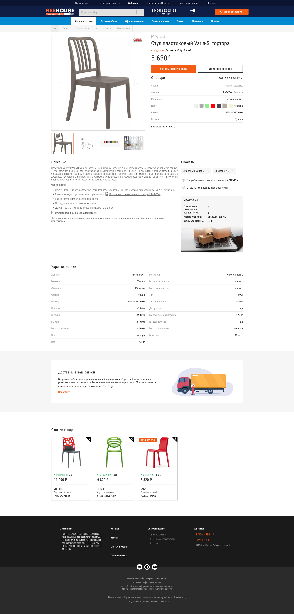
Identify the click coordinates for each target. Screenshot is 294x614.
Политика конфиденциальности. (147, 582)
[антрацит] (219, 105)
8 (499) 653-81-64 (163, 12)
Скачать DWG (222, 170)
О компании (81, 3)
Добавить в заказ (220, 69)
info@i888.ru (203, 540)
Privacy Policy (157, 597)
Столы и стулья (83, 21)
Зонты (180, 21)
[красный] (213, 105)
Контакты (212, 3)
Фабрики (133, 3)
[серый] (201, 105)
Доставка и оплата (188, 3)
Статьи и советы (119, 546)
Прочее (215, 21)
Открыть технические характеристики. (76, 212)
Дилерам (154, 543)
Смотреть (238, 85)
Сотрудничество (107, 3)
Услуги (114, 537)
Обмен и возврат (119, 555)
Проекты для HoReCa (158, 3)
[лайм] (207, 105)
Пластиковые (123, 28)
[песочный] (230, 105)
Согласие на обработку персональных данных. (147, 578)
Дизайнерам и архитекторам (162, 539)
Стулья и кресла (103, 28)
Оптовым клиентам (158, 534)
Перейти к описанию (228, 77)
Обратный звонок (232, 11)
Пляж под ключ (160, 21)
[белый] (195, 105)
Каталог (66, 28)
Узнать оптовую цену (173, 69)
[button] (137, 83)
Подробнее (64, 391)
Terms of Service (174, 597)
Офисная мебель (134, 21)
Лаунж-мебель (109, 21)
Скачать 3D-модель (193, 170)
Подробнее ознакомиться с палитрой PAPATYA (134, 194)
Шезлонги (197, 21)
